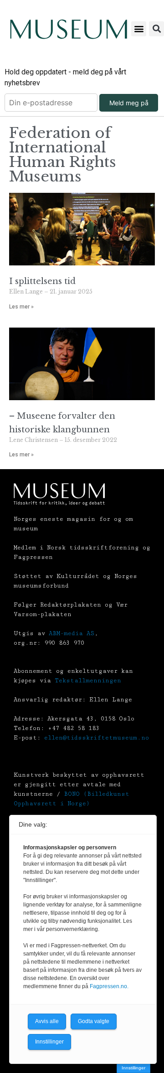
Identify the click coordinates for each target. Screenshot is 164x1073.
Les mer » (21, 307)
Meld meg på (129, 103)
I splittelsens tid (42, 281)
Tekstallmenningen (88, 680)
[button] (138, 28)
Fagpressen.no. (109, 986)
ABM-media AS (71, 633)
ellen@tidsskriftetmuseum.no (96, 737)
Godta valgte (93, 1021)
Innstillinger (133, 1067)
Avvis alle (47, 1021)
